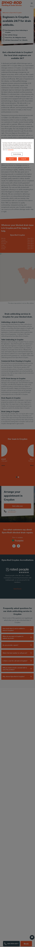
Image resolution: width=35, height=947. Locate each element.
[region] (17, 151)
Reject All (11, 159)
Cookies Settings (17, 154)
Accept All (23, 159)
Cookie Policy (11, 149)
